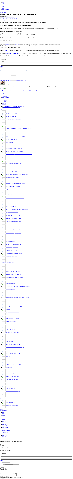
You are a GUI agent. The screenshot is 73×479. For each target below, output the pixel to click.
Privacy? (1, 66)
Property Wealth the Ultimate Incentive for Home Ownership (31, 90)
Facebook (3, 1)
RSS (2, 4)
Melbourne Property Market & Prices (7, 90)
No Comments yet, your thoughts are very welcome (7, 17)
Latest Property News (5, 426)
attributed (7, 37)
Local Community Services (5, 431)
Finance (5, 102)
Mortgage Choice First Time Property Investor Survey (12, 53)
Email (1, 443)
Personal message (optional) (4, 472)
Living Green (4, 103)
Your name (1, 469)
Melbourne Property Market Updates (17, 90)
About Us (3, 419)
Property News (4, 8)
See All (3, 409)
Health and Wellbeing (5, 96)
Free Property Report (5, 424)
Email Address (3, 59)
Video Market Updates (5, 425)
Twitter (3, 412)
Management (5, 100)
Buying (5, 99)
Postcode (2, 61)
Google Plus (3, 3)
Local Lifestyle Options (5, 432)
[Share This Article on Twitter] (1, 67)
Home (3, 6)
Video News (3, 7)
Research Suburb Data (5, 427)
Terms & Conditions (4, 435)
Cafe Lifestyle (4, 104)
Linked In (3, 415)
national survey (7, 50)
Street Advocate (4, 421)
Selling (5, 101)
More (1, 109)
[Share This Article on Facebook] (0, 67)
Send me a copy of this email (5, 476)
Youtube (3, 2)
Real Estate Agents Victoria (5, 437)
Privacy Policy (4, 436)
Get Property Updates (3, 12)
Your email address (5, 469)
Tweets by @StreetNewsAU (4, 410)
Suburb (1, 444)
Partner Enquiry (4, 420)
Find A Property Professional (6, 430)
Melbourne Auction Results (5, 9)
